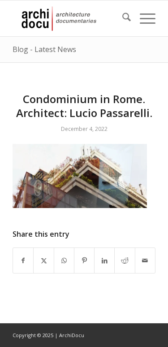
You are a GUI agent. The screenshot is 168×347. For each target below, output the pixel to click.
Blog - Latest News (44, 49)
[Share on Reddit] (124, 260)
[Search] (122, 18)
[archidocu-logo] (70, 18)
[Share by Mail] (145, 260)
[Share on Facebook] (23, 260)
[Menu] (143, 18)
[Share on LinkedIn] (104, 260)
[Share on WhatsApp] (64, 260)
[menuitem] (122, 18)
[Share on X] (43, 260)
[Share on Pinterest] (84, 260)
